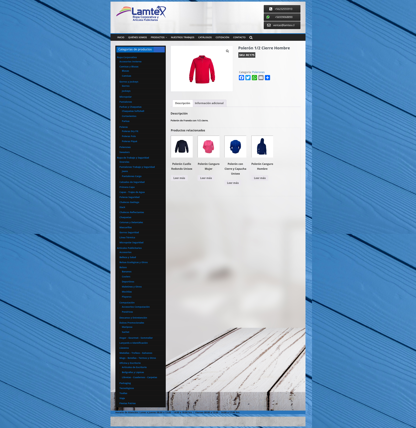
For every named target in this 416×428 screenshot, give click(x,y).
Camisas (126, 75)
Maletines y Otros (132, 286)
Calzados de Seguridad (132, 182)
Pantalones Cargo (132, 176)
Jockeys (126, 90)
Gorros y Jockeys (128, 81)
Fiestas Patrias (127, 403)
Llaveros (124, 347)
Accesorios (125, 252)
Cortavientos (129, 116)
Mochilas (127, 291)
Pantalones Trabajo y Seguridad (137, 166)
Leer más (179, 178)
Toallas (123, 393)
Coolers (126, 276)
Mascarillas (125, 227)
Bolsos (123, 267)
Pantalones (125, 101)
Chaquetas (125, 217)
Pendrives (127, 311)
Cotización (222, 37)
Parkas (126, 121)
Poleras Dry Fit (130, 131)
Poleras (123, 126)
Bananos (126, 271)
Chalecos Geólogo (129, 202)
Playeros (126, 296)
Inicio (120, 37)
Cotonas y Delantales (131, 222)
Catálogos (205, 37)
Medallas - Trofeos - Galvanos (135, 352)
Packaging (125, 383)
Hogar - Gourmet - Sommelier (136, 337)
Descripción (182, 103)
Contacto (239, 37)
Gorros (126, 85)
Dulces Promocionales (131, 322)
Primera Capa (127, 187)
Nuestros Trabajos (182, 37)
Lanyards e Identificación (133, 342)
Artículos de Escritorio (134, 367)
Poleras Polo (129, 136)
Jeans (125, 171)
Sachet (125, 331)
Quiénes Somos (137, 37)
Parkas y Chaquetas (130, 106)
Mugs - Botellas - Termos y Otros (137, 357)
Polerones (258, 72)
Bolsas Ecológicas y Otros (133, 262)
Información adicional (209, 103)
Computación (127, 302)
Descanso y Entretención (133, 317)
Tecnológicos (126, 388)
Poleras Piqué (129, 141)
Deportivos (128, 281)
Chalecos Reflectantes (131, 212)
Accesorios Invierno (130, 61)
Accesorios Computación (136, 306)
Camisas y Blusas (128, 66)
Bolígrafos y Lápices (133, 372)
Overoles (124, 161)
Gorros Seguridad (129, 232)
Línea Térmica (127, 237)
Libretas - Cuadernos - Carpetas (139, 377)
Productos (158, 37)
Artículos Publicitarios (129, 247)
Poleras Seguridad (129, 197)
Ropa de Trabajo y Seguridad (133, 157)
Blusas (125, 70)
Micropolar (125, 96)
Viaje (122, 398)
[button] (227, 51)
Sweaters (124, 152)
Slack (122, 207)
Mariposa (127, 326)
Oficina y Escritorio (130, 362)
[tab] (182, 103)
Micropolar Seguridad (131, 242)
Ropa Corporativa (127, 57)
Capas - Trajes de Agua (132, 192)
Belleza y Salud (127, 257)
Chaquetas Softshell (133, 111)
